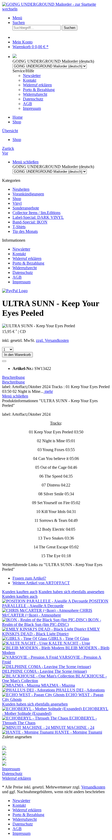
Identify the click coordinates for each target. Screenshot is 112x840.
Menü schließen (26, 162)
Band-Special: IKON (30, 222)
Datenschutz (33, 99)
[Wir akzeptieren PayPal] (15, 290)
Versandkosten (93, 787)
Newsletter (32, 75)
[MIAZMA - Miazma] (21, 685)
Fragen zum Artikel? (29, 578)
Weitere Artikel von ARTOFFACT (41, 583)
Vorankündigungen (28, 194)
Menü (17, 18)
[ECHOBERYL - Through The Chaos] (35, 718)
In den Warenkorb (17, 355)
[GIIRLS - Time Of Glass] (25, 638)
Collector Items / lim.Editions (36, 212)
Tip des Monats (25, 231)
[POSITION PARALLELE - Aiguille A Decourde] (45, 601)
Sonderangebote (26, 208)
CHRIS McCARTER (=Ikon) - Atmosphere (47, 612)
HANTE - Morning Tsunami (78, 732)
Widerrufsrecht (35, 94)
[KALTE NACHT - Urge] (25, 643)
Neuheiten (21, 189)
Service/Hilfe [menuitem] (34, 90)
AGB (27, 103)
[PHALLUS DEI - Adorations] (29, 690)
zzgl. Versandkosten (52, 340)
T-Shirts (19, 227)
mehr (48, 391)
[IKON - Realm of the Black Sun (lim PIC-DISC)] (45, 620)
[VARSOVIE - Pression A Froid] (30, 657)
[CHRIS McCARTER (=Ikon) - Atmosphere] (41, 610)
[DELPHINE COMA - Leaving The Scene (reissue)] (46, 666)
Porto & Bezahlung (39, 89)
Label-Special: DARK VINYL (38, 217)
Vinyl (17, 203)
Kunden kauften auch (20, 591)
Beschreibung (13, 377)
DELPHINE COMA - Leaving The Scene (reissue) (44, 671)
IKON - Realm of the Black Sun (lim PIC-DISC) (51, 622)
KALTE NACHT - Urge (69, 643)
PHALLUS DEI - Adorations (80, 690)
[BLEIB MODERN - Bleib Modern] (33, 648)
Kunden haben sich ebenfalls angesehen (71, 591)
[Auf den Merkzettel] (4, 361)
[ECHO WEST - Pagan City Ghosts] (34, 694)
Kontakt (29, 80)
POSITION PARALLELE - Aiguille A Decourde (55, 603)
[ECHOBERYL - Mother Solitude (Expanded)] (42, 709)
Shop (17, 198)
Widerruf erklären (37, 85)
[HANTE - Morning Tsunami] (28, 732)
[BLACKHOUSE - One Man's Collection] (39, 676)
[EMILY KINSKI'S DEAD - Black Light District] (44, 629)
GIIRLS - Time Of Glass (68, 638)
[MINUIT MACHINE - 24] (26, 727)
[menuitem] (61, 18)
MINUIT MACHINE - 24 (72, 727)
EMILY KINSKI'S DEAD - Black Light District (51, 631)
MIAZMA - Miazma (58, 685)
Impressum (32, 108)
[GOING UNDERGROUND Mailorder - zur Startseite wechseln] (56, 9)
